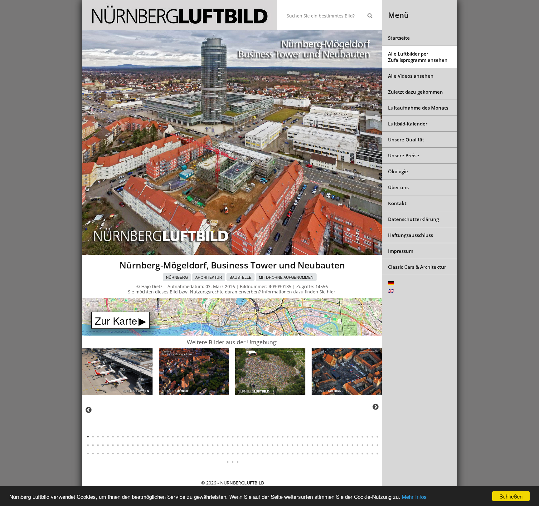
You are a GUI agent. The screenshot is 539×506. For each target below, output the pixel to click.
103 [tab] (302, 445)
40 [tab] (282, 437)
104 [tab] (307, 445)
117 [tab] (372, 445)
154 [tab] (263, 453)
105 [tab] (312, 445)
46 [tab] (312, 437)
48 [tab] (322, 437)
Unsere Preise (403, 155)
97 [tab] (273, 445)
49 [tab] (327, 437)
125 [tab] (118, 453)
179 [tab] (233, 462)
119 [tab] (88, 453)
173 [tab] (357, 453)
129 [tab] (138, 453)
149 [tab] (238, 453)
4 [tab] (103, 437)
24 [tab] (203, 437)
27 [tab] (218, 437)
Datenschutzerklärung (413, 219)
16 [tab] (163, 437)
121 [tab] (98, 453)
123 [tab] (108, 453)
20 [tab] (183, 437)
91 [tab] (243, 445)
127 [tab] (128, 453)
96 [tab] (268, 445)
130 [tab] (143, 453)
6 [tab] (113, 437)
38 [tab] (273, 437)
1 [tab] (88, 437)
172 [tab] (352, 453)
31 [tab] (238, 437)
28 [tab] (223, 437)
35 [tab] (258, 437)
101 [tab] (292, 445)
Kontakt (397, 203)
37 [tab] (268, 437)
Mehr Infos (414, 496)
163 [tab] (307, 453)
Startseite (399, 38)
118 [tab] (377, 445)
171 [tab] (347, 453)
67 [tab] (123, 445)
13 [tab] (148, 437)
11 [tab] (138, 437)
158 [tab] (282, 453)
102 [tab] (297, 445)
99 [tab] (282, 445)
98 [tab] (277, 445)
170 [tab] (342, 453)
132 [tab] (153, 453)
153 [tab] (258, 453)
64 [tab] (108, 445)
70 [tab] (138, 445)
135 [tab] (168, 453)
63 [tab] (103, 445)
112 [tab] (347, 445)
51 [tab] (337, 437)
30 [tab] (233, 437)
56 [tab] (362, 437)
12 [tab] (143, 437)
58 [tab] (372, 437)
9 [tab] (128, 437)
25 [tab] (208, 437)
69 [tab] (133, 445)
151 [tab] (248, 453)
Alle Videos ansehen (411, 76)
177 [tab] (377, 453)
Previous (88, 410)
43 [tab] (297, 437)
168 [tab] (332, 453)
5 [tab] (108, 437)
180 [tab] (238, 462)
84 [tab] (208, 445)
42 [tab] (292, 437)
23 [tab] (198, 437)
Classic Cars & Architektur (417, 267)
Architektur (208, 277)
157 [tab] (277, 453)
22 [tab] (193, 437)
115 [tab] (362, 445)
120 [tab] (93, 453)
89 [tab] (233, 445)
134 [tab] (163, 453)
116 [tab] (367, 445)
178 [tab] (228, 462)
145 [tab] (218, 453)
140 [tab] (193, 453)
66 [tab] (118, 445)
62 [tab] (98, 445)
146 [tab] (223, 453)
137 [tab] (178, 453)
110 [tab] (337, 445)
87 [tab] (223, 445)
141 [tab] (198, 453)
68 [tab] (128, 445)
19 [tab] (178, 437)
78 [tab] (178, 445)
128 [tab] (133, 453)
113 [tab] (352, 445)
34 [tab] (253, 437)
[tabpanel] (117, 372)
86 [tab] (218, 445)
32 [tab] (243, 437)
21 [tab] (188, 437)
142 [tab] (203, 453)
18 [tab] (173, 437)
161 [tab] (297, 453)
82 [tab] (198, 445)
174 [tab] (362, 453)
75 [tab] (163, 445)
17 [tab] (168, 437)
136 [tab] (173, 453)
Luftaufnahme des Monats (418, 108)
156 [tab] (273, 453)
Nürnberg (177, 277)
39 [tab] (277, 437)
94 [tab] (258, 445)
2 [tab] (93, 437)
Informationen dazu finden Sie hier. (299, 292)
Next (375, 407)
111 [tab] (342, 445)
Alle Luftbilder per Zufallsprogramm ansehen (418, 57)
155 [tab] (268, 453)
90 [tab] (238, 445)
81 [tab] (193, 445)
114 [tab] (357, 445)
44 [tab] (302, 437)
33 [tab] (248, 437)
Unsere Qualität (406, 139)
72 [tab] (148, 445)
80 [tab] (188, 445)
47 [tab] (317, 437)
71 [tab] (143, 445)
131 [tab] (148, 453)
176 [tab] (372, 453)
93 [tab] (253, 445)
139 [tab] (188, 453)
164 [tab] (312, 453)
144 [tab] (213, 453)
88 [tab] (228, 445)
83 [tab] (203, 445)
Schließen (510, 496)
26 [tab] (213, 437)
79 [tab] (183, 445)
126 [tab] (123, 453)
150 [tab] (243, 453)
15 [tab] (158, 437)
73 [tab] (153, 445)
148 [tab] (233, 453)
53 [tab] (347, 437)
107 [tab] (322, 445)
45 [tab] (307, 437)
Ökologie (398, 171)
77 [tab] (173, 445)
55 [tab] (357, 437)
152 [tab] (253, 453)
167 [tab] (327, 453)
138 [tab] (183, 453)
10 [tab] (133, 437)
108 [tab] (327, 445)
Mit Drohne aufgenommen (286, 277)
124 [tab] (113, 453)
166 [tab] (322, 453)
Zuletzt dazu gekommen (415, 92)
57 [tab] (367, 437)
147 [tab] (228, 453)
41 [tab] (287, 437)
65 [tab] (113, 445)
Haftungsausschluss (410, 235)
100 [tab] (287, 445)
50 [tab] (332, 437)
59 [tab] (377, 437)
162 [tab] (302, 453)
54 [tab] (352, 437)
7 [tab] (118, 437)
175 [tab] (367, 453)
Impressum (400, 251)
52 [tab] (342, 437)
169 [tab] (337, 453)
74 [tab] (158, 445)
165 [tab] (317, 453)
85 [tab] (213, 445)
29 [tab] (228, 437)
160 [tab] (292, 453)
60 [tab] (88, 445)
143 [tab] (208, 453)
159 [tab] (287, 453)
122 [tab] (103, 453)
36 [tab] (263, 437)
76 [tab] (168, 445)
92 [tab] (248, 445)
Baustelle (240, 277)
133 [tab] (158, 453)
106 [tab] (317, 445)
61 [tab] (93, 445)
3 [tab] (98, 437)
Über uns (398, 187)
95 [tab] (263, 445)
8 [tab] (123, 437)
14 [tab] (153, 437)
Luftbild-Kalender (407, 123)
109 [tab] (332, 445)
